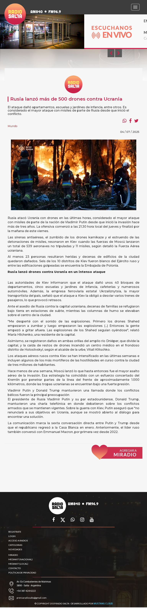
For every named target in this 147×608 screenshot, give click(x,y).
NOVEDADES (15, 549)
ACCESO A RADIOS (18, 540)
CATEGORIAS (15, 545)
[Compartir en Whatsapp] (124, 121)
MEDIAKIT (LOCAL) (18, 563)
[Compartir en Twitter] (136, 121)
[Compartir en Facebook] (130, 121)
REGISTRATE (14, 531)
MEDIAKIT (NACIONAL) (20, 559)
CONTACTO (14, 568)
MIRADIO (13, 554)
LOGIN (12, 536)
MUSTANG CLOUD (103, 603)
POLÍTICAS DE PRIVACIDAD (22, 572)
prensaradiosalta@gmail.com (32, 597)
